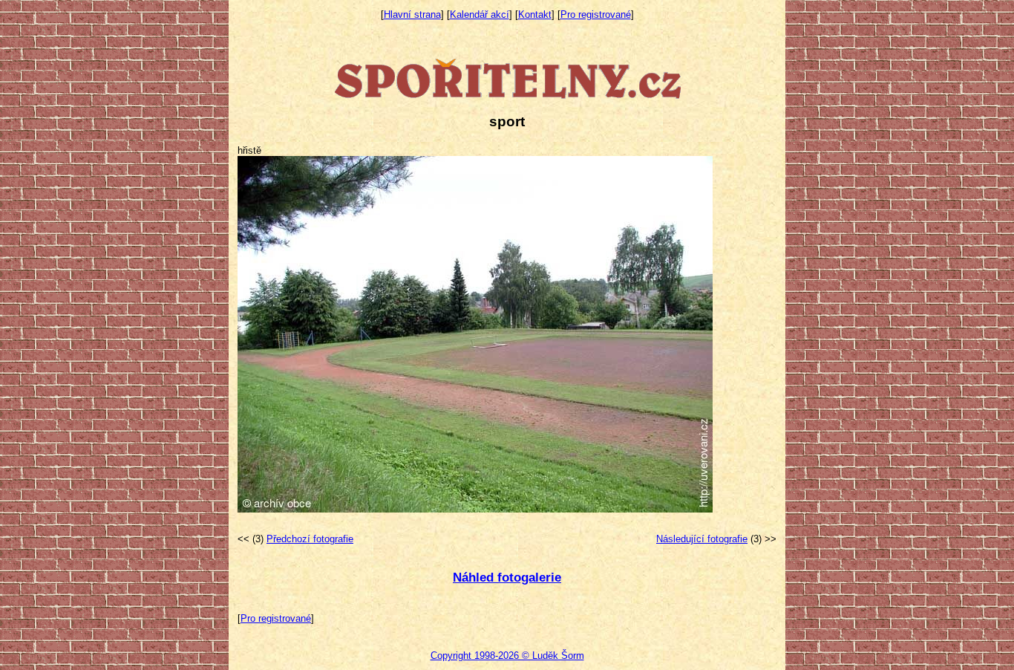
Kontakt (535, 14)
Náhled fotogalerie (507, 577)
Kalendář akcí (479, 14)
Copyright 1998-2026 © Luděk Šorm (507, 655)
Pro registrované (595, 14)
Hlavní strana (412, 14)
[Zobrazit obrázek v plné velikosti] (475, 509)
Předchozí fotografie (309, 538)
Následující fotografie (702, 538)
